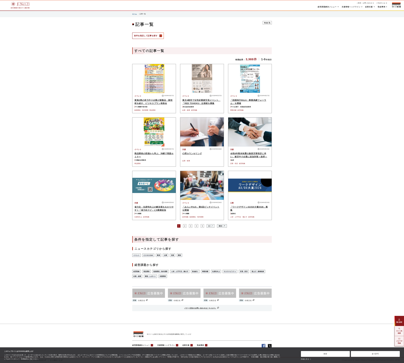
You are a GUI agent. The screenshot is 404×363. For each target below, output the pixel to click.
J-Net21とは (381, 3)
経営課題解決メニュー (141, 345)
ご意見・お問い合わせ (364, 3)
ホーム (134, 14)
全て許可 (375, 354)
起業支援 (185, 345)
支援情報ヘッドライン (166, 345)
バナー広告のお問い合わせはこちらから (200, 308)
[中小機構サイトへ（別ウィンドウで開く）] (396, 5)
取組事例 (200, 345)
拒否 (325, 354)
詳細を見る (305, 359)
